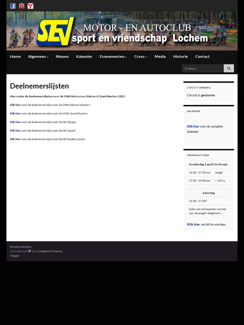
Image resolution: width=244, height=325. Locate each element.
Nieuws (62, 56)
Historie (180, 56)
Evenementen (112, 56)
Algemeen (37, 56)
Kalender (84, 56)
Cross (139, 56)
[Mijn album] (22, 5)
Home (15, 56)
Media (160, 56)
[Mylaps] (30, 5)
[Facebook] (13, 5)
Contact (202, 56)
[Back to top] (233, 314)
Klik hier (15, 105)
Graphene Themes (50, 251)
